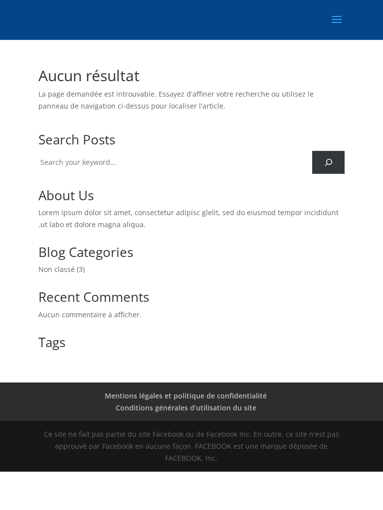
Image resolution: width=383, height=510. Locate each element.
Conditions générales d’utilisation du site (186, 407)
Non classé (56, 269)
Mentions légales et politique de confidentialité (186, 395)
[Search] (328, 162)
